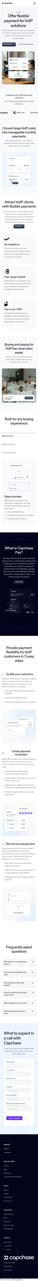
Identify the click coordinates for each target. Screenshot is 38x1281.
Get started (19, 582)
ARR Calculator (8, 1229)
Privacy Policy (8, 1197)
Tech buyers (7, 1173)
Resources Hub (8, 1214)
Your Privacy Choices (17, 1279)
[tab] (19, 436)
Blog (5, 1218)
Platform (6, 1149)
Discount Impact (9, 1225)
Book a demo (8, 1242)
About (6, 1190)
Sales (5, 1169)
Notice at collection (5, 1279)
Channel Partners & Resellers (13, 1177)
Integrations (7, 1152)
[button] (34, 3)
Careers (6, 1194)
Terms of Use (8, 1201)
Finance (6, 1166)
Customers (7, 1221)
